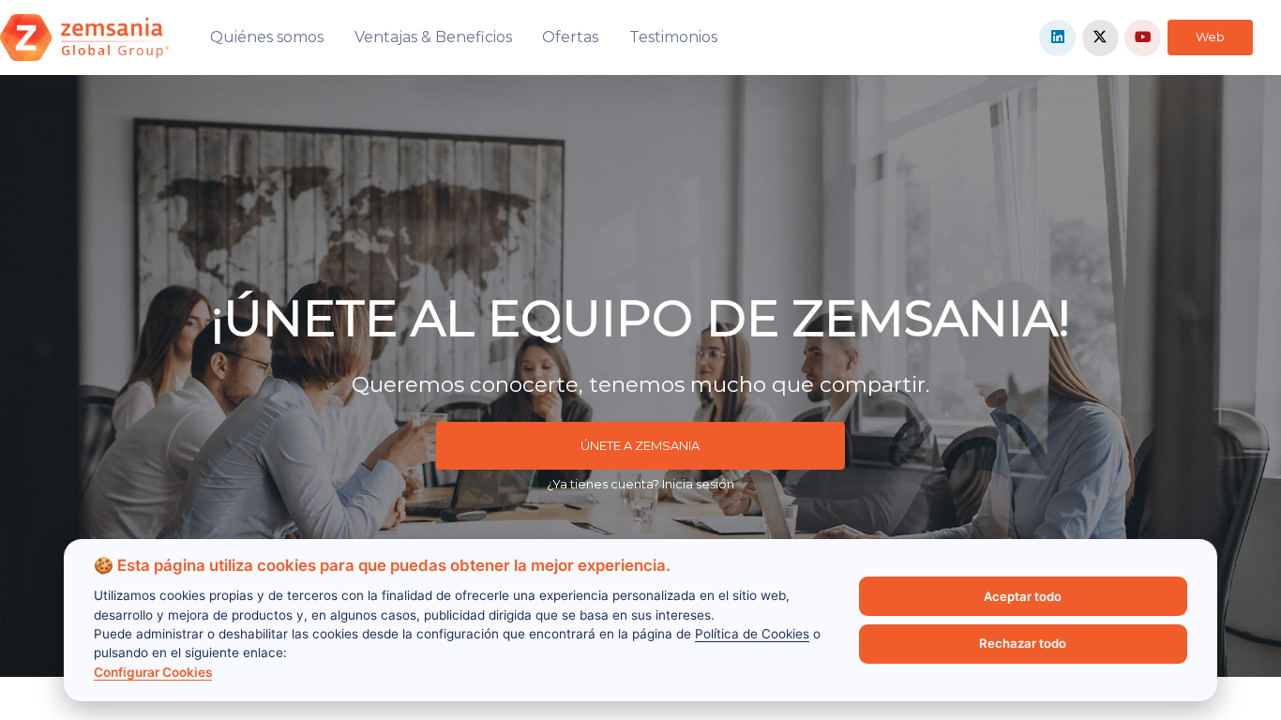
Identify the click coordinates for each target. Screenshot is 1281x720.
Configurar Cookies (153, 672)
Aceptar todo (1023, 596)
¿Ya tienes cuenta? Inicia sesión (640, 483)
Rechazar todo (1022, 643)
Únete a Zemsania (640, 445)
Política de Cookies (752, 633)
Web (1210, 36)
